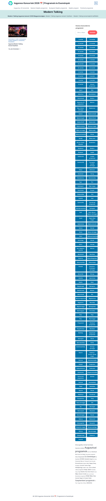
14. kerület (92, 47)
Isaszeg (92, 244)
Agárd (80, 90)
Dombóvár (80, 174)
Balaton (81, 114)
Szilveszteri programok (81, 377)
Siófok (92, 342)
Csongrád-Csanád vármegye (92, 164)
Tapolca (81, 390)
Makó (92, 282)
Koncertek (21, 40)
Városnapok (80, 410)
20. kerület (80, 64)
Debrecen (92, 169)
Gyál (92, 198)
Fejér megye (92, 186)
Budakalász (92, 142)
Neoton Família (82, 474)
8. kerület (92, 80)
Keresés (92, 32)
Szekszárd (92, 368)
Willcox (84, 483)
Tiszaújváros (80, 398)
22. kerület (80, 68)
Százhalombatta (92, 360)
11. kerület (80, 43)
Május (77, 474)
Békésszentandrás (81, 134)
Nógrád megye (81, 306)
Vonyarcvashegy (92, 427)
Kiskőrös (80, 258)
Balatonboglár (80, 118)
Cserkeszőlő (80, 162)
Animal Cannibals (88, 445)
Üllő (92, 402)
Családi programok (92, 157)
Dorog (92, 174)
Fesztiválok (11, 39)
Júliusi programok (79, 469)
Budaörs (92, 148)
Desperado (81, 457)
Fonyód (92, 190)
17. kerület (80, 55)
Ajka (92, 90)
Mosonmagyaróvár (81, 298)
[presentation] (17, 31)
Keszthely (92, 254)
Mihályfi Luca (93, 471)
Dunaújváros (80, 178)
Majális (81, 282)
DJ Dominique (90, 457)
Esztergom (81, 186)
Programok (11, 41)
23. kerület (92, 68)
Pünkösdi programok (86, 8)
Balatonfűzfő (80, 122)
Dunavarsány (92, 178)
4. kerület (92, 72)
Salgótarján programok (92, 333)
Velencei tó (92, 419)
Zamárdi (80, 439)
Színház (92, 376)
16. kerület (92, 51)
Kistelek (81, 266)
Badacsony (92, 108)
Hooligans (77, 465)
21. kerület (92, 64)
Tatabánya (80, 394)
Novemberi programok (80, 476)
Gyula (80, 218)
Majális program (74, 8)
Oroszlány (92, 310)
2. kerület (92, 59)
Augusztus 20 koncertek (21, 8)
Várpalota (92, 410)
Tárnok (92, 390)
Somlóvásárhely (80, 346)
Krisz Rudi (87, 471)
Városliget (92, 406)
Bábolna (92, 102)
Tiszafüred (92, 394)
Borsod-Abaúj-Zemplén (81, 143)
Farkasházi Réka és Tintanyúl (82, 461)
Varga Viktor (80, 483)
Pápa (92, 314)
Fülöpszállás (80, 194)
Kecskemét (81, 254)
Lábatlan (80, 278)
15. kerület (80, 51)
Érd (92, 182)
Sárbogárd (80, 338)
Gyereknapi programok (92, 203)
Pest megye (92, 318)
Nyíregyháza (92, 306)
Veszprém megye (80, 427)
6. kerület (92, 76)
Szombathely (92, 382)
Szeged (81, 364)
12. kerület (92, 43)
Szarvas (81, 360)
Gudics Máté (86, 463)
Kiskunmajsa (92, 262)
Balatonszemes (81, 126)
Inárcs (80, 244)
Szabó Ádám (88, 478)
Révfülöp (80, 332)
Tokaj (92, 398)
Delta (76, 456)
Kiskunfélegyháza (92, 258)
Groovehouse (79, 463)
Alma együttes (79, 445)
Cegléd (92, 152)
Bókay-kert (92, 138)
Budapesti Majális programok (58, 8)
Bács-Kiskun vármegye (80, 108)
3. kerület (80, 72)
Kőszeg (92, 274)
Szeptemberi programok (85, 480)
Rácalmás (92, 328)
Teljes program (14, 49)
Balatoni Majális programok (39, 8)
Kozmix (83, 471)
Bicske (92, 134)
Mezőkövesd (80, 290)
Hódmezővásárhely (92, 236)
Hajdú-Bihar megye (92, 219)
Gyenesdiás (81, 202)
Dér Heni (95, 459)
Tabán (80, 386)
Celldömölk (81, 156)
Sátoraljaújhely (81, 342)
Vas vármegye (80, 415)
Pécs (80, 318)
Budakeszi (80, 148)
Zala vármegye (92, 431)
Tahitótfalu (92, 386)
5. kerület (80, 76)
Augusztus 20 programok (80, 103)
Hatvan (81, 228)
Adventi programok (92, 85)
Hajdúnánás (81, 224)
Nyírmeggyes (80, 310)
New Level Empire (90, 474)
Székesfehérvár (81, 368)
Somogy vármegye (92, 347)
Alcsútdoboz (92, 94)
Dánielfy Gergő (89, 459)
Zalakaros (92, 435)
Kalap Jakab (87, 469)
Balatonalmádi (92, 114)
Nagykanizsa (92, 298)
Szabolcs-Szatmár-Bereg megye (92, 354)
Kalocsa (92, 248)
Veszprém (92, 423)
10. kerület (92, 39)
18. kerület (92, 55)
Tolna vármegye (80, 402)
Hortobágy (80, 240)
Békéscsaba (92, 130)
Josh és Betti (92, 467)
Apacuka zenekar (79, 448)
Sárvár (92, 338)
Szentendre (81, 372)
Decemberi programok (90, 454)
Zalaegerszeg (80, 435)
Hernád (92, 228)
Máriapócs (92, 286)
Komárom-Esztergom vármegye (92, 268)
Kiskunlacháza (81, 262)
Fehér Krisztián (92, 461)
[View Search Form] (96, 3)
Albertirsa (80, 94)
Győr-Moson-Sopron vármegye (92, 213)
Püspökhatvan (81, 328)
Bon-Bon (89, 451)
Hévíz (80, 236)
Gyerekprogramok (81, 208)
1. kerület (80, 39)
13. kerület (80, 47)
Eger (80, 182)
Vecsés (92, 415)
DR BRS (82, 459)
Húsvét (92, 240)
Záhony (81, 431)
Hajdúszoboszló (92, 224)
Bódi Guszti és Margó (80, 454)
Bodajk (80, 138)
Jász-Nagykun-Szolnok (81, 249)
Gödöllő (81, 198)
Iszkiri (84, 467)
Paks (80, 314)
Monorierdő (81, 294)
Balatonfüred (92, 118)
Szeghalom (92, 364)
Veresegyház (80, 423)
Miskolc (92, 290)
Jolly (87, 467)
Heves (80, 232)
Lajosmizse (92, 278)
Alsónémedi (81, 98)
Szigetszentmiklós (92, 372)
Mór (92, 294)
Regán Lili (82, 478)
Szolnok (81, 382)
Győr (17, 39)
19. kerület (80, 59)
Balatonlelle (92, 122)
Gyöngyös (92, 208)
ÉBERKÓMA (89, 483)
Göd (92, 194)
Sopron (81, 352)
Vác (81, 406)
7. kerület (80, 80)
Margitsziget (80, 286)
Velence (81, 419)
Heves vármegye (92, 232)
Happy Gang (92, 463)
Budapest (80, 152)
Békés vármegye (80, 130)
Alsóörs (92, 98)
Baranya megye (92, 126)
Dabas (80, 169)
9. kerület (80, 84)
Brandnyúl (94, 451)
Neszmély (92, 302)
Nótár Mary (89, 476)
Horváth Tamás (84, 465)
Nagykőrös (81, 302)
